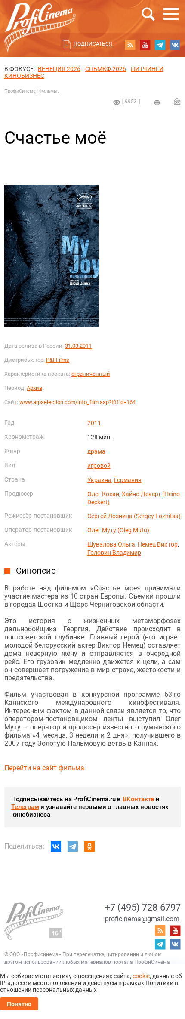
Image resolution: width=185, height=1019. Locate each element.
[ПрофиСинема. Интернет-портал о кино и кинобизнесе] (40, 18)
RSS (130, 45)
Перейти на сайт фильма (44, 768)
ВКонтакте (138, 799)
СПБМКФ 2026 (105, 68)
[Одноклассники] (89, 846)
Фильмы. (49, 91)
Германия (128, 479)
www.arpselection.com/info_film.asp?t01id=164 (77, 402)
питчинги (147, 68)
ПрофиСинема (20, 91)
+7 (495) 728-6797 (143, 907)
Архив (34, 388)
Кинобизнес (24, 75)
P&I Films (57, 360)
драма (96, 451)
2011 (94, 423)
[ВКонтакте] (56, 846)
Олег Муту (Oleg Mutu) (118, 530)
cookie (141, 976)
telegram (160, 45)
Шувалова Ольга (111, 544)
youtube (145, 45)
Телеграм (25, 807)
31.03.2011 (78, 346)
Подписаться (93, 44)
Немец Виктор (158, 544)
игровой (99, 465)
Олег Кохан (103, 494)
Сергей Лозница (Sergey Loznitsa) (134, 516)
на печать (157, 102)
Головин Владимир (114, 552)
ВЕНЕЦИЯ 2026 (59, 68)
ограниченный (90, 374)
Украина (99, 479)
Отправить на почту (177, 101)
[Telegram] (73, 846)
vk (175, 45)
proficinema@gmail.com (142, 919)
